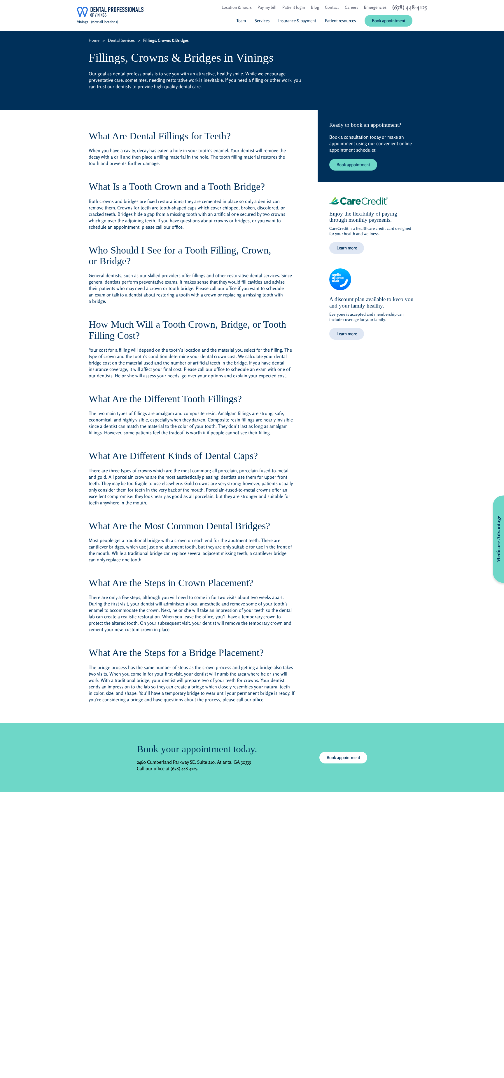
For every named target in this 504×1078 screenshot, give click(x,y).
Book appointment (353, 164)
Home (94, 40)
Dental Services (121, 40)
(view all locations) (104, 22)
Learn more (347, 248)
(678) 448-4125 (184, 768)
